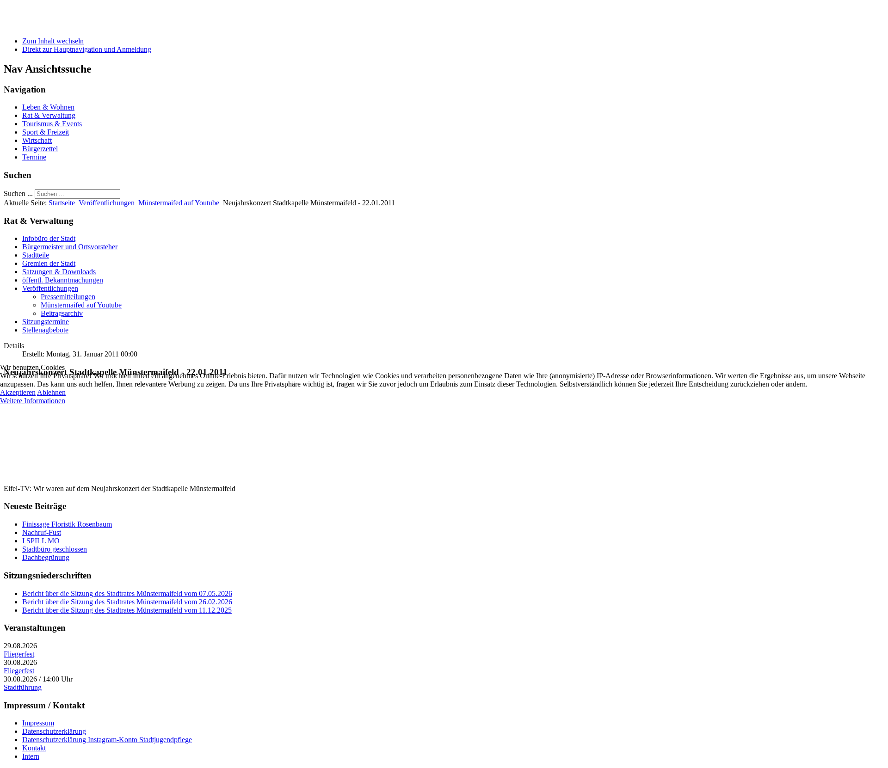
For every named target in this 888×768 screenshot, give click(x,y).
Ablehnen (51, 392)
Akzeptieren (18, 392)
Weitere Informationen (32, 401)
